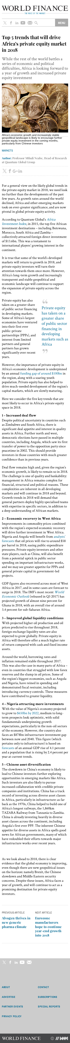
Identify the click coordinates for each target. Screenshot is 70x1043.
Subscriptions (47, 996)
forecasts (8, 747)
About (6, 987)
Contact (43, 987)
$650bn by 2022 (28, 713)
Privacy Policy (12, 1016)
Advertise (8, 996)
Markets (7, 150)
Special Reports (49, 1006)
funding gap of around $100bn (41, 373)
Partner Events (12, 1006)
